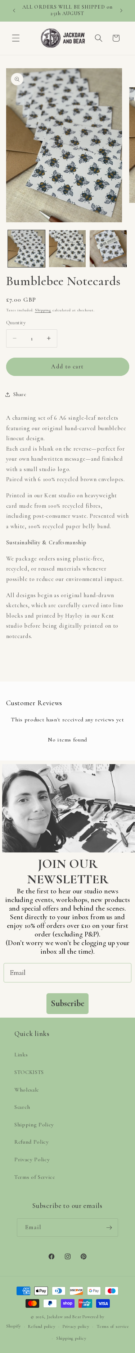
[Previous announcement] (14, 10)
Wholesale (26, 1090)
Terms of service (112, 1326)
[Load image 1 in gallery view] (26, 248)
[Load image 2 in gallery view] (67, 248)
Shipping (43, 310)
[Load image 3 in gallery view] (108, 248)
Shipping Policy (34, 1124)
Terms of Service (34, 1177)
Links (21, 1054)
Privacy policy (76, 1326)
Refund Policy (31, 1142)
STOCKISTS (29, 1072)
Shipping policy (71, 1338)
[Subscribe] (109, 1227)
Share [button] (19, 394)
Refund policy (41, 1326)
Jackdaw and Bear (64, 1316)
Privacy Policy (32, 1159)
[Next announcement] (121, 10)
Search (22, 1107)
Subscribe (67, 1003)
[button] (15, 38)
